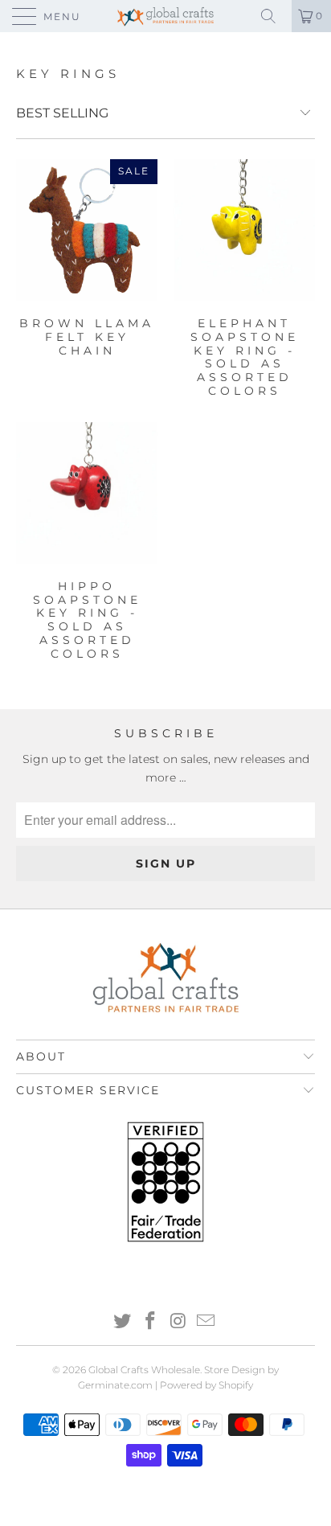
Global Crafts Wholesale (144, 1370)
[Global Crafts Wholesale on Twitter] (123, 1322)
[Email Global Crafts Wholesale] (206, 1322)
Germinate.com (115, 1385)
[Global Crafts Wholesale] (165, 16)
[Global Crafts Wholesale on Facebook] (151, 1322)
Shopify (236, 1385)
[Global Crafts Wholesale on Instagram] (179, 1322)
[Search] (273, 16)
